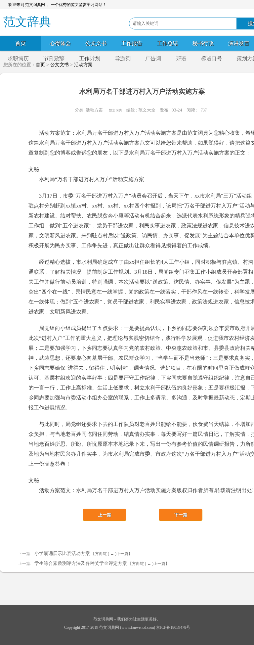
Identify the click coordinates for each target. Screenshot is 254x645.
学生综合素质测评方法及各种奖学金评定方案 (80, 563)
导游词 (122, 58)
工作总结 (167, 43)
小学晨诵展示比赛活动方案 (62, 553)
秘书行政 (203, 43)
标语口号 (211, 58)
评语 (180, 58)
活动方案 (94, 110)
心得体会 (60, 43)
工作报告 (131, 43)
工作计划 (89, 58)
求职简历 (17, 58)
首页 (20, 43)
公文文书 (95, 43)
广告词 (153, 58)
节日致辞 (53, 58)
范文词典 (115, 110)
